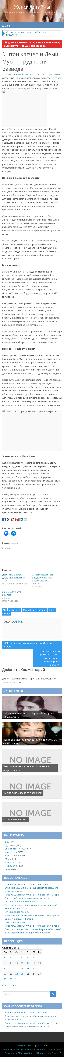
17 (16, 968)
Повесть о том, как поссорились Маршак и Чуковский (33, 929)
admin (18, 74)
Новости (9, 862)
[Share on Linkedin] (21, 519)
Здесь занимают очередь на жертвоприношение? (31, 905)
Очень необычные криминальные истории (27, 898)
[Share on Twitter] (8, 519)
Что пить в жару (13, 891)
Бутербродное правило (17, 911)
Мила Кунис (29, 609)
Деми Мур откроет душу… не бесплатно (13, 576)
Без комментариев (52, 74)
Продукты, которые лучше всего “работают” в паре (32, 894)
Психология (11, 865)
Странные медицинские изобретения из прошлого (28, 33)
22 (5, 973)
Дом (7, 841)
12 (28, 963)
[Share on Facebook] (4, 519)
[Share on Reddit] (12, 519)
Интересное (11, 852)
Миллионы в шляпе (15, 922)
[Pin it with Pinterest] (17, 519)
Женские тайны (32, 7)
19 (28, 968)
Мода (8, 859)
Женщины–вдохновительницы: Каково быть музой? (32, 915)
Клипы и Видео (13, 855)
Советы (9, 869)
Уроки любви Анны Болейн (19, 918)
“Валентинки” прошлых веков (20, 901)
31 (16, 979)
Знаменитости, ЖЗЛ (29, 42)
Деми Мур (14, 609)
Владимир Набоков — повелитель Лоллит (27, 884)
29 (5, 979)
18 (22, 968)
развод (42, 609)
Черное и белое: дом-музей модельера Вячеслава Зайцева (29, 645)
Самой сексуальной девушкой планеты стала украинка (42, 577)
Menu (7, 25)
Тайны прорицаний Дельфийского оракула (27, 932)
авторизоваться (11, 682)
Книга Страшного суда (17, 908)
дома (11, 42)
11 (22, 963)
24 (16, 973)
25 (22, 973)
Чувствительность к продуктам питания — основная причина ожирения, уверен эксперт (49, 658)
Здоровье (10, 845)
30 (11, 979)
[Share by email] (25, 519)
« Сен (5, 985)
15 (5, 968)
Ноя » (13, 985)
